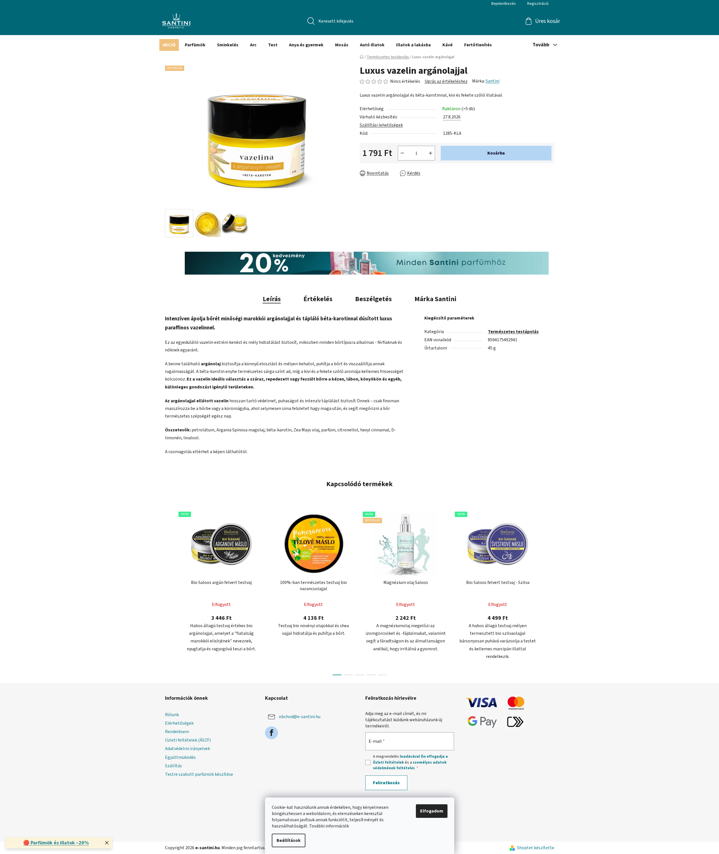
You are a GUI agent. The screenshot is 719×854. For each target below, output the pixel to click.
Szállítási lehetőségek (381, 125)
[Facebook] (271, 732)
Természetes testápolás (513, 332)
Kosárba (496, 153)
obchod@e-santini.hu (299, 717)
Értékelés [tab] (318, 299)
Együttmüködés (180, 757)
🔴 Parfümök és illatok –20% (56, 842)
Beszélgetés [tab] (373, 299)
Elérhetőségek (179, 723)
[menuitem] (169, 45)
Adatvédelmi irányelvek (187, 749)
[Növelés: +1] (430, 153)
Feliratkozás (386, 783)
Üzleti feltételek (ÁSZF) (188, 740)
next (549, 591)
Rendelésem (177, 732)
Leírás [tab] (272, 299)
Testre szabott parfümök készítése (199, 774)
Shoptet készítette (535, 848)
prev (169, 591)
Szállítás (173, 766)
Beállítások (289, 840)
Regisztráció (538, 3)
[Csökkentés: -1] (402, 153)
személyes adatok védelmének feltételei (410, 765)
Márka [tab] (435, 299)
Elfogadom (431, 811)
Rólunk (172, 715)
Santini (492, 81)
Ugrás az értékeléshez (446, 81)
